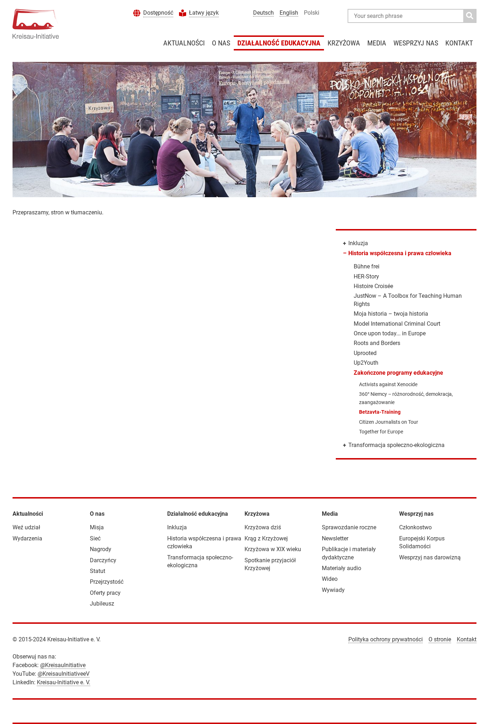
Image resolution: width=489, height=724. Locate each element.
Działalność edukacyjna (278, 43)
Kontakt (459, 43)
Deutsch (263, 12)
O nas (221, 43)
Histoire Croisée (373, 286)
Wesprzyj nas (415, 43)
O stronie (440, 639)
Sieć (95, 538)
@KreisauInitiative (63, 665)
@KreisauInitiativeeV (63, 673)
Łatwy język (204, 12)
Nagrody (100, 549)
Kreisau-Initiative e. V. (63, 682)
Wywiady (333, 590)
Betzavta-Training (380, 412)
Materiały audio (341, 568)
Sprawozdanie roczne (349, 527)
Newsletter (335, 538)
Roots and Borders (377, 343)
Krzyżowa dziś (263, 527)
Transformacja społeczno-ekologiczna (396, 445)
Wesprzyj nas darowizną (430, 557)
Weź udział (26, 527)
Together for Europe (381, 431)
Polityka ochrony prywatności (385, 639)
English (289, 12)
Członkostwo (415, 527)
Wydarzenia (27, 538)
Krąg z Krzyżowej (266, 538)
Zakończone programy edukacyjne (398, 372)
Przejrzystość (107, 581)
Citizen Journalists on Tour (388, 422)
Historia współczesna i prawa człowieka (399, 253)
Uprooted (365, 353)
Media (376, 43)
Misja (97, 527)
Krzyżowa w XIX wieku (273, 549)
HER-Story (366, 276)
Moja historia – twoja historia (391, 313)
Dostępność (158, 12)
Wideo (330, 578)
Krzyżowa (344, 43)
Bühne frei (366, 266)
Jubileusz (102, 603)
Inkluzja (358, 243)
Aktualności (184, 43)
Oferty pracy (105, 592)
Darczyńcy (103, 560)
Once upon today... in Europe (390, 333)
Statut (97, 571)
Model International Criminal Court (397, 323)
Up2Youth (366, 362)
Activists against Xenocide (388, 384)
